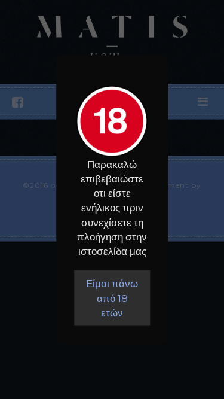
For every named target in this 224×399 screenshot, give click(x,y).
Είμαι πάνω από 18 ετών (112, 298)
